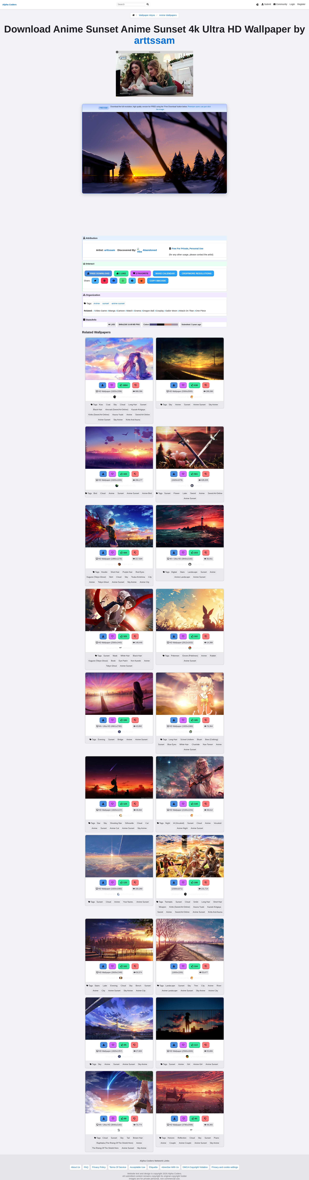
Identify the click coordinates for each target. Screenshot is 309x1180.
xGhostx (127, 648)
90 (195, 1118)
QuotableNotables (127, 396)
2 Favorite (141, 273)
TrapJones (198, 564)
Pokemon (175, 656)
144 (195, 804)
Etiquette (153, 1167)
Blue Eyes (171, 744)
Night (167, 823)
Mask (115, 656)
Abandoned (150, 250)
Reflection (182, 1138)
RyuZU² (127, 815)
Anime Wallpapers (168, 15)
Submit (267, 4)
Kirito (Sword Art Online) (98, 415)
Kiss (101, 405)
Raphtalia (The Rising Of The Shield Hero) (115, 1143)
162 (195, 636)
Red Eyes (140, 572)
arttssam (154, 40)
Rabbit (213, 656)
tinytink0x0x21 (127, 485)
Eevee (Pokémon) (190, 656)
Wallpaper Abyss (147, 15)
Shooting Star (116, 823)
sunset (105, 303)
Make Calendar (165, 273)
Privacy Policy (99, 1167)
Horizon (171, 1138)
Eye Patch (123, 661)
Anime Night (182, 828)
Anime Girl (197, 1064)
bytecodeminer (198, 1056)
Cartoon (120, 311)
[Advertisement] (154, 214)
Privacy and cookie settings (225, 1167)
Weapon (162, 907)
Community (281, 4)
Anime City (144, 582)
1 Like (122, 273)
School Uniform (187, 739)
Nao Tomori (208, 744)
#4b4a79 (153, 324)
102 (125, 966)
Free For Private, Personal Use (187, 248)
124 (125, 804)
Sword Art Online (142, 415)
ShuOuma (127, 731)
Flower (176, 493)
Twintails (168, 902)
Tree (196, 986)
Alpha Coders (9, 4)
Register (301, 4)
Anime (97, 303)
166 (195, 882)
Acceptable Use (137, 1167)
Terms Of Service (117, 1167)
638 (195, 385)
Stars (182, 572)
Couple (172, 1143)
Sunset (143, 405)
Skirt (111, 577)
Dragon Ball (148, 311)
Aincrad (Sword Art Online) (116, 410)
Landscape (192, 572)
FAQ (86, 1167)
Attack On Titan (186, 311)
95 (124, 1045)
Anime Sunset (104, 420)
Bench (138, 986)
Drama (137, 311)
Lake (185, 493)
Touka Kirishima (138, 577)
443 (125, 474)
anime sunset (118, 303)
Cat (146, 823)
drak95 (198, 396)
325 (125, 636)
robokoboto (198, 648)
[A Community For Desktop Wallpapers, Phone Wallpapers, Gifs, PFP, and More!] (133, 15)
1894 (125, 385)
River (219, 986)
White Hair (125, 656)
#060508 (160, 324)
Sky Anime (118, 420)
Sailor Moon (171, 311)
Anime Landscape (182, 577)
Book (113, 661)
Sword (193, 493)
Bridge (120, 739)
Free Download (99, 273)
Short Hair (115, 572)
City (150, 577)
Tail (128, 1138)
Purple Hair (127, 572)
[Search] (148, 4)
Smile (195, 902)
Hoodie (104, 572)
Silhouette (129, 823)
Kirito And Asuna (133, 420)
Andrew (127, 977)
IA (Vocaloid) (178, 823)
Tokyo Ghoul (103, 582)
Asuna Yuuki (117, 415)
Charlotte (196, 744)
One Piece (200, 311)
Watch (129, 311)
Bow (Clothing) (211, 739)
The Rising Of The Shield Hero (105, 1148)
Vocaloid (217, 823)
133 (125, 882)
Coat (108, 405)
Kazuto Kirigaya (138, 410)
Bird (95, 493)
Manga (111, 311)
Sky (115, 405)
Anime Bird (147, 493)
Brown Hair (138, 1138)
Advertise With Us (170, 1167)
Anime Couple (185, 1143)
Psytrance (127, 564)
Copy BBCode (158, 280)
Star (98, 823)
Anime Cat (114, 828)
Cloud (122, 405)
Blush (199, 739)
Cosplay (159, 311)
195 (125, 720)
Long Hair (132, 405)
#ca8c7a (168, 324)
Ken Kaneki (136, 661)
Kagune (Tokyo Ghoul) (96, 577)
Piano (216, 1138)
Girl (188, 1064)
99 (124, 1118)
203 (195, 552)
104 (195, 966)
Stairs (97, 986)
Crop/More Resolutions (196, 273)
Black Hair (97, 410)
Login (292, 4)
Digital (174, 572)
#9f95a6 (175, 324)
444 (125, 552)
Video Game (100, 311)
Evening (101, 739)
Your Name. (128, 902)
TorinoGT (198, 731)
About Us (75, 1167)
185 (195, 720)
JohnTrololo (127, 894)
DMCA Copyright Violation (195, 1167)
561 (195, 474)
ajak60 (198, 485)
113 (195, 1045)
